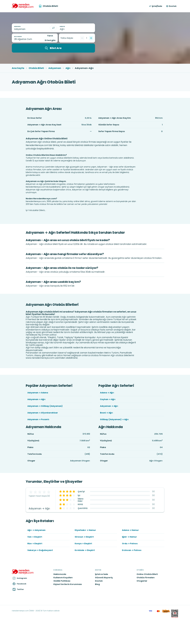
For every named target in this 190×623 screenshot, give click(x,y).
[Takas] (53, 28)
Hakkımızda (59, 574)
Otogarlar (142, 580)
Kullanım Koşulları (63, 577)
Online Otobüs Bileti (147, 574)
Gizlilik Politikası (61, 580)
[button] (156, 6)
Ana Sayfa (18, 68)
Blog (97, 584)
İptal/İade (157, 6)
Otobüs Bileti (36, 68)
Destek (173, 6)
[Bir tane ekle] (91, 38)
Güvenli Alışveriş (104, 577)
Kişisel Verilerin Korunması (67, 584)
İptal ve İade (101, 574)
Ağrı (68, 68)
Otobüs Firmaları (146, 577)
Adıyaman (54, 68)
